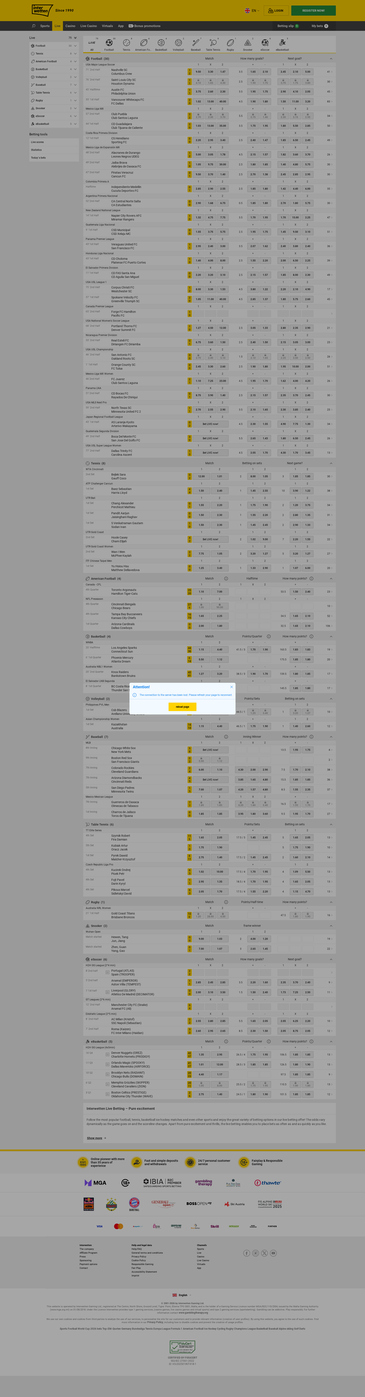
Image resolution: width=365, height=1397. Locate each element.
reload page (182, 706)
